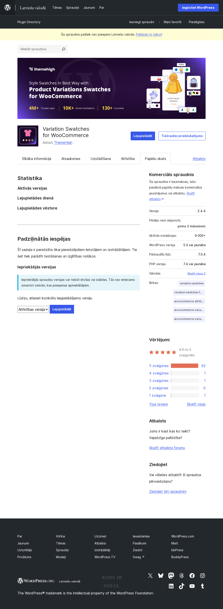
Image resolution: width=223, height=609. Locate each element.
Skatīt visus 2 (196, 273)
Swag (139, 557)
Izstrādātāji (102, 550)
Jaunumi (23, 543)
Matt (174, 543)
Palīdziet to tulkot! (149, 34)
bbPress (177, 550)
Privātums (24, 557)
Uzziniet (100, 536)
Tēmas (61, 543)
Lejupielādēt (142, 136)
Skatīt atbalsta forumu (167, 448)
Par (19, 536)
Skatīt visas (196, 404)
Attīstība (128, 158)
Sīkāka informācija (36, 158)
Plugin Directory (29, 22)
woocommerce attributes (189, 301)
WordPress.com (182, 536)
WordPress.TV (105, 557)
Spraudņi (62, 550)
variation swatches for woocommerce (189, 292)
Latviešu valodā (69, 581)
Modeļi (61, 557)
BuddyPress (180, 557)
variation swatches (192, 283)
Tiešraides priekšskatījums (182, 136)
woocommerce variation (189, 310)
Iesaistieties (141, 536)
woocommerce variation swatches (189, 319)
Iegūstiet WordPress (198, 7)
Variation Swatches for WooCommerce (66, 132)
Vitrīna (60, 536)
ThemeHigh (63, 142)
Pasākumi (139, 543)
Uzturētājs (24, 550)
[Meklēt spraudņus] (63, 49)
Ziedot (137, 550)
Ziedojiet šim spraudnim (167, 491)
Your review (158, 404)
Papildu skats (155, 158)
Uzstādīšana (101, 158)
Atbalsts (199, 158)
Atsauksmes (70, 158)
